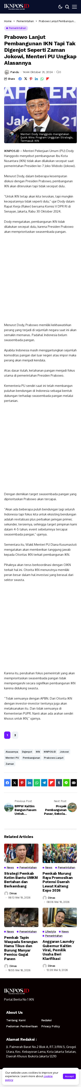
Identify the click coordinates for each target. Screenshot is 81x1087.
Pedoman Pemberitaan (22, 1026)
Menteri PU (12, 757)
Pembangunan (31, 757)
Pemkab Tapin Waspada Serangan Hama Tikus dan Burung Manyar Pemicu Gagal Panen (21, 948)
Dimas (13, 893)
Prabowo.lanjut (53, 757)
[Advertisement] (40, 280)
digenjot (27, 751)
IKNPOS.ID (50, 751)
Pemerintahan (25, 21)
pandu (14, 72)
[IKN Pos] (16, 6)
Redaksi (46, 1020)
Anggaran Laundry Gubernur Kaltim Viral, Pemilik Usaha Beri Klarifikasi (58, 950)
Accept (69, 1076)
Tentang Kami (16, 1020)
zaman (10, 763)
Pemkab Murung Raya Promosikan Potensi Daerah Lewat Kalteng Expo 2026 (58, 882)
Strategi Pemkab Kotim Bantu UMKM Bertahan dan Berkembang (21, 879)
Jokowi (64, 751)
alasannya (12, 751)
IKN (38, 751)
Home (8, 21)
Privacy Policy (50, 1026)
